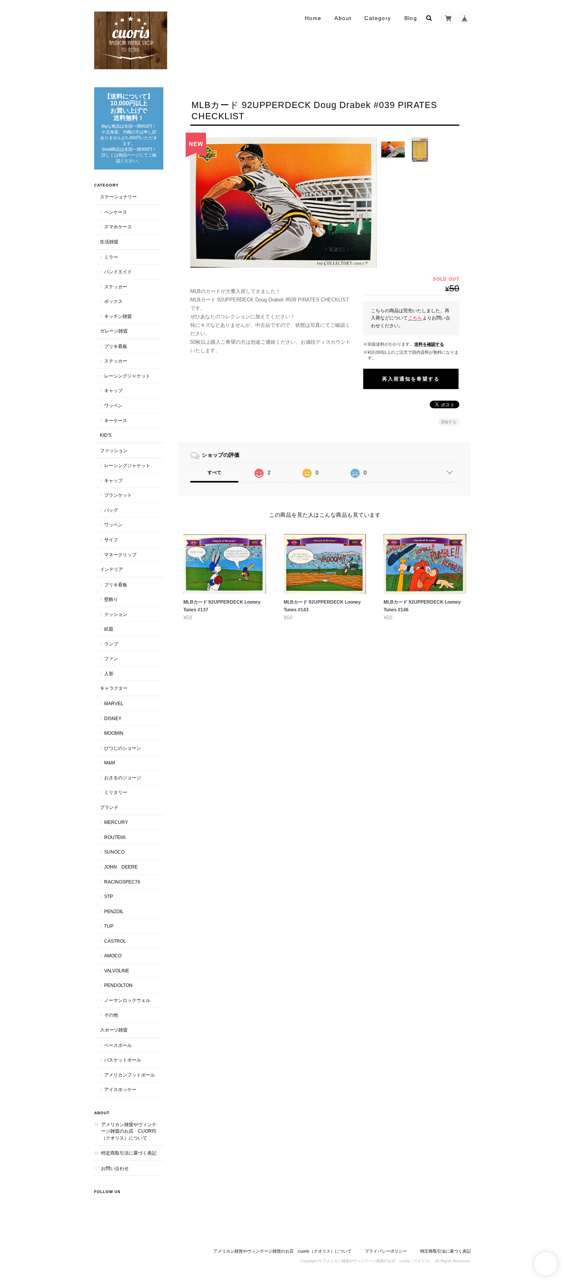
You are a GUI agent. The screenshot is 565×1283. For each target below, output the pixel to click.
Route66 (115, 837)
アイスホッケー (120, 1089)
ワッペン (113, 405)
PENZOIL (114, 911)
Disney (112, 718)
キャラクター (114, 688)
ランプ (111, 643)
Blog (410, 18)
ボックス (113, 301)
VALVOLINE (116, 970)
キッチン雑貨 (118, 316)
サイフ (111, 539)
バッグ (111, 510)
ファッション (114, 450)
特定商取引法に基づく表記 (128, 1152)
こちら (415, 317)
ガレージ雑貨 (114, 330)
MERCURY (116, 822)
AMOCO (112, 955)
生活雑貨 (109, 241)
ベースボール (118, 1045)
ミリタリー (115, 792)
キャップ (113, 390)
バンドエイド (118, 271)
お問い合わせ (115, 1168)
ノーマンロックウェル (127, 1000)
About (342, 18)
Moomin (113, 733)
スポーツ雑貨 (114, 1029)
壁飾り (111, 599)
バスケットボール (122, 1059)
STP (108, 896)
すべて (214, 472)
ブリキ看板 (115, 346)
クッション (115, 614)
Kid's (105, 435)
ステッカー (115, 286)
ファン (111, 658)
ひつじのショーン (122, 748)
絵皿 (108, 628)
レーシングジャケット (127, 375)
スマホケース (118, 226)
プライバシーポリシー (386, 1251)
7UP (108, 926)
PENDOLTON (118, 985)
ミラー (111, 257)
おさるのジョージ (122, 777)
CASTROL (115, 941)
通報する (448, 422)
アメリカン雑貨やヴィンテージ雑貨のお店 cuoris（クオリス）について (128, 1131)
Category (377, 18)
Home (313, 18)
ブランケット (118, 495)
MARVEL (113, 703)
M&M (109, 762)
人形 (108, 673)
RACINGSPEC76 (122, 881)
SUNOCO (114, 851)
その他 (111, 1014)
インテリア (111, 569)
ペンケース (115, 212)
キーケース (115, 420)
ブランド (109, 807)
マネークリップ (120, 554)
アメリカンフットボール (129, 1074)
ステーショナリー (118, 196)
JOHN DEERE (121, 866)
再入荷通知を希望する (411, 379)
